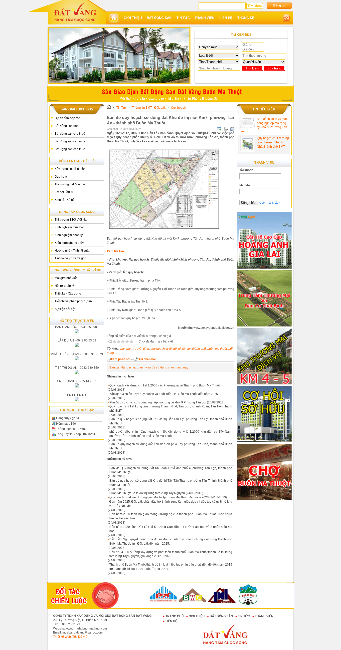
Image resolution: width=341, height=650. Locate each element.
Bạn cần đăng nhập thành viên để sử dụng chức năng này (148, 367)
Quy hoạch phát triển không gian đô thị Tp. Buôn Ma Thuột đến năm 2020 (159, 497)
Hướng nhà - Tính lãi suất (72, 250)
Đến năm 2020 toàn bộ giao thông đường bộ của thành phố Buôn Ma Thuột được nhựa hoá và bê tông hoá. (170, 516)
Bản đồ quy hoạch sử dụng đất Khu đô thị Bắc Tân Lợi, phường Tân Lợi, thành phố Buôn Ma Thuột (170, 421)
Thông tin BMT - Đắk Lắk (77, 161)
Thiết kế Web (62, 637)
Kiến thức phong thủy (69, 243)
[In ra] (226, 129)
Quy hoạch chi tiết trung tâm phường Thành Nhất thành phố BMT (273, 142)
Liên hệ (171, 621)
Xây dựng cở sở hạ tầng (71, 169)
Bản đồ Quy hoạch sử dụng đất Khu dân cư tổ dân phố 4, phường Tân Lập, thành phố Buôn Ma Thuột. (170, 470)
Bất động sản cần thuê (70, 149)
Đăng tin (279, 5)
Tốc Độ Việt (80, 637)
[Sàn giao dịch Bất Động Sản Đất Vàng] (75, 11)
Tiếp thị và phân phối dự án (73, 301)
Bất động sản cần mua (70, 141)
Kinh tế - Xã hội (65, 200)
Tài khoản (246, 170)
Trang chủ (175, 616)
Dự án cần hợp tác (67, 118)
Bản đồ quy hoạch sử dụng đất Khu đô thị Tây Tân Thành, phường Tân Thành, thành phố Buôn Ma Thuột (170, 483)
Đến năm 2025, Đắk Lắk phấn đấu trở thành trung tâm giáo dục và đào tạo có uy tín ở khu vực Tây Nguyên (170, 504)
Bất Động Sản (221, 616)
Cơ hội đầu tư (64, 192)
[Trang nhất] (113, 17)
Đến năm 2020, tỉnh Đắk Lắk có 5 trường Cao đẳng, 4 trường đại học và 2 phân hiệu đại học (170, 529)
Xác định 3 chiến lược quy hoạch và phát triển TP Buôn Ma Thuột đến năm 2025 (163, 394)
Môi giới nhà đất (66, 278)
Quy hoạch (62, 176)
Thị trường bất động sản (71, 184)
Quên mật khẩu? (269, 202)
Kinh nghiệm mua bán (70, 227)
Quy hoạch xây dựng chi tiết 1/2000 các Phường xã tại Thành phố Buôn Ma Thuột (164, 385)
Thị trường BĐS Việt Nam (72, 219)
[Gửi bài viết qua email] (219, 129)
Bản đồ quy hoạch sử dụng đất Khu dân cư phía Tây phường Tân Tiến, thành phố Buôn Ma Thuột (170, 446)
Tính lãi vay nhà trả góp (70, 258)
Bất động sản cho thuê (70, 133)
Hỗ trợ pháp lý (64, 286)
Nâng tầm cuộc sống (77, 212)
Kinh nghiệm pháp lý (69, 235)
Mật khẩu (245, 185)
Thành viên (264, 616)
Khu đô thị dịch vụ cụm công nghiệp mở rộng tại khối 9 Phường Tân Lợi (157, 402)
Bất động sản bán (67, 126)
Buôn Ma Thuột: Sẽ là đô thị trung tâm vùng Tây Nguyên (147, 493)
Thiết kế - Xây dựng (68, 293)
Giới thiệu (197, 616)
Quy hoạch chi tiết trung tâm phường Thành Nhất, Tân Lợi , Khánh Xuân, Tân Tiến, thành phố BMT (170, 408)
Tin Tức (121, 107)
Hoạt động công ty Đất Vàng (76, 270)
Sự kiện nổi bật (65, 309)
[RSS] (286, 17)
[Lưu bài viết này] (232, 129)
